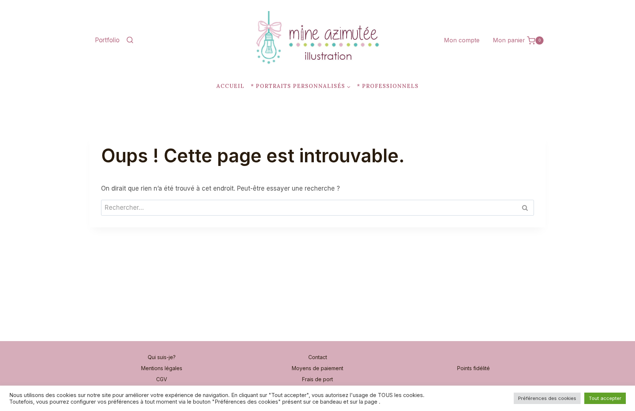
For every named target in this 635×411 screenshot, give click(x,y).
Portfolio (107, 40)
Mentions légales (161, 368)
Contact (317, 357)
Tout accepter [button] (605, 398)
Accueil (230, 85)
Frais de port (317, 379)
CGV (161, 379)
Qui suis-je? (162, 357)
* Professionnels (388, 85)
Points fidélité (473, 368)
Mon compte (462, 40)
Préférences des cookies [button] (547, 398)
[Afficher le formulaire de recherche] (129, 40)
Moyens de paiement (317, 368)
